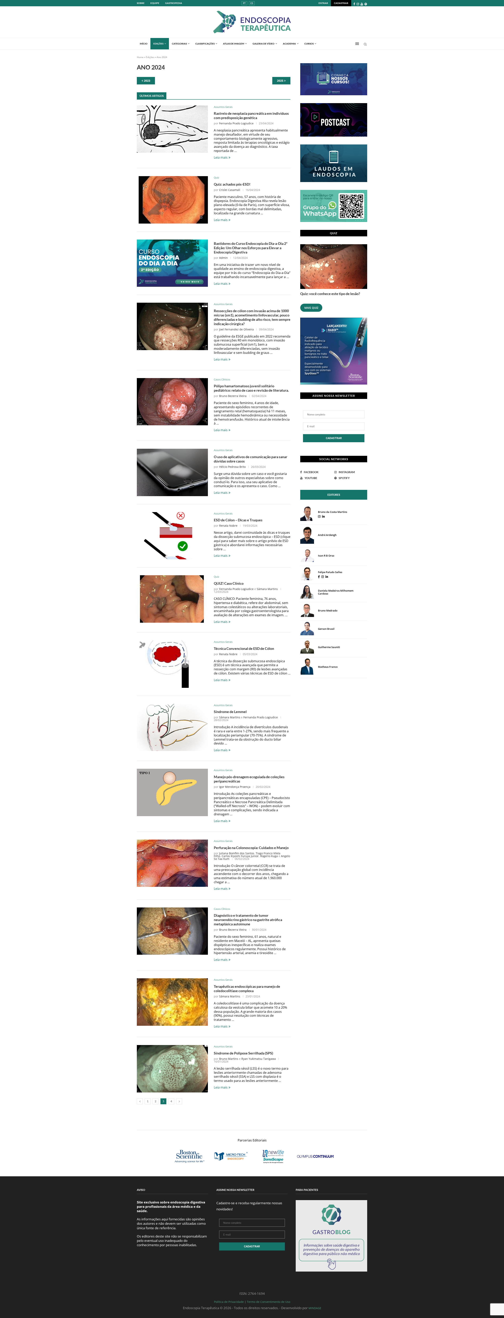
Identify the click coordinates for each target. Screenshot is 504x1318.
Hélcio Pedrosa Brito (232, 467)
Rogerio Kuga (269, 856)
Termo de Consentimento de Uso (268, 1302)
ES (251, 3)
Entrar (323, 3)
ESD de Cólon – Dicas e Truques (238, 520)
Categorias (179, 43)
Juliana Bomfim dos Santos (236, 853)
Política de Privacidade (229, 1302)
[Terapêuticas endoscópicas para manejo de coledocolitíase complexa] (172, 1002)
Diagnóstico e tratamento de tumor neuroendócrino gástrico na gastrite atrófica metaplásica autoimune (248, 919)
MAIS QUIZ (311, 308)
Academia (289, 43)
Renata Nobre (228, 525)
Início (143, 43)
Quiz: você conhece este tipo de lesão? (330, 293)
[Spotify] (365, 4)
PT (244, 3)
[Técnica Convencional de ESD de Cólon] (172, 664)
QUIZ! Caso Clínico (229, 583)
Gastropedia (173, 3)
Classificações (205, 43)
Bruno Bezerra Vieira (232, 396)
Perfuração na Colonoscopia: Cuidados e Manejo (251, 847)
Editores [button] (333, 494)
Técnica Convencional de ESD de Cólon (244, 648)
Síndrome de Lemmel (230, 711)
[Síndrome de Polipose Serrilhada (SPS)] (172, 1068)
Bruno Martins (228, 1059)
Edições (158, 43)
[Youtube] (361, 4)
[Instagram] (357, 4)
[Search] (365, 45)
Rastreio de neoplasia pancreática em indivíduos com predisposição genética (251, 115)
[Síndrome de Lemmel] (172, 727)
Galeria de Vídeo (263, 43)
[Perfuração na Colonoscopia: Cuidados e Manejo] (172, 863)
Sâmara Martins (267, 589)
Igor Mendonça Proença (234, 787)
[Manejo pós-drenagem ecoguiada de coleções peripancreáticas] (172, 792)
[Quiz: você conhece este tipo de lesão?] (333, 266)
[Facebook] (354, 4)
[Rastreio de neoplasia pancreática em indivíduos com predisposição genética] (172, 129)
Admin (223, 258)
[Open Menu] (357, 43)
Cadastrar (341, 3)
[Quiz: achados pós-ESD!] (172, 199)
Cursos (309, 43)
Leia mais (221, 157)
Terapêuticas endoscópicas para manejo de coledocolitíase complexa (247, 988)
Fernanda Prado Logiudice (236, 123)
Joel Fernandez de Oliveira (236, 329)
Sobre (141, 3)
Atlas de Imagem (233, 43)
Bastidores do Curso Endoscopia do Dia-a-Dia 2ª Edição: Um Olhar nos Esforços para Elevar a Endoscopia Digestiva (250, 247)
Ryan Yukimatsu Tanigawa (258, 1059)
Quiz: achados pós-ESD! (232, 184)
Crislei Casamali (229, 190)
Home (140, 57)
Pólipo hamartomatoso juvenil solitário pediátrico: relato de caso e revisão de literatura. (251, 388)
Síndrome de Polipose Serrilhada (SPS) (243, 1053)
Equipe (154, 3)
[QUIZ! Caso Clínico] (172, 598)
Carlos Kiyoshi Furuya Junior (240, 856)
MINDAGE (315, 1308)
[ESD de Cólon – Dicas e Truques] (172, 535)
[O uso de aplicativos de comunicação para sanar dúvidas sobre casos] (172, 472)
